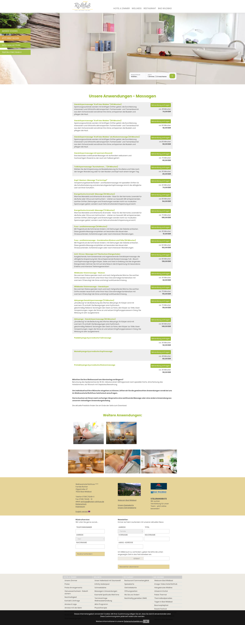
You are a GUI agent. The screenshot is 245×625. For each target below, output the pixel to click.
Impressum (80, 506)
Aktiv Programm (101, 604)
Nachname (81, 542)
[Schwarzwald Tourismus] (159, 490)
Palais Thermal (160, 595)
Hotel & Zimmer (121, 8)
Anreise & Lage (71, 604)
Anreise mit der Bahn (73, 608)
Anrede (79, 535)
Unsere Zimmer (71, 580)
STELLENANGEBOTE (159, 499)
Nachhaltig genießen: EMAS (135, 598)
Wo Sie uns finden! (131, 595)
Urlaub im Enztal (161, 591)
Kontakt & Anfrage (72, 601)
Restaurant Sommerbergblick (136, 580)
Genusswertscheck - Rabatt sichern (76, 592)
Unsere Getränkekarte (127, 508)
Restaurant (150, 8)
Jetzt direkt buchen (10, 38)
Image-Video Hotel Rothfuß (165, 584)
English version (82, 511)
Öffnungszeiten (130, 591)
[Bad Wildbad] (158, 494)
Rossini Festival (160, 609)
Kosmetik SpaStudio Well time (107, 595)
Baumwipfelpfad (161, 605)
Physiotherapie (101, 608)
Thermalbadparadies (163, 598)
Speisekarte (129, 584)
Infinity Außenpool (102, 584)
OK (146, 621)
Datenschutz (81, 504)
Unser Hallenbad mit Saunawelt (108, 580)
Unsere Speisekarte (126, 505)
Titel (147, 527)
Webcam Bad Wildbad (127, 500)
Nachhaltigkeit (71, 597)
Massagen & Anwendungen (106, 591)
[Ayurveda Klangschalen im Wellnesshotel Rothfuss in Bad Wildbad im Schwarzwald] (86, 461)
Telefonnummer (84, 527)
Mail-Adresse (125, 542)
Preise (67, 584)
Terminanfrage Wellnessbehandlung (103, 599)
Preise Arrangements (73, 587)
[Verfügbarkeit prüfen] (172, 76)
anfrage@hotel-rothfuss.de (92, 501)
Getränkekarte (130, 587)
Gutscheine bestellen (11, 45)
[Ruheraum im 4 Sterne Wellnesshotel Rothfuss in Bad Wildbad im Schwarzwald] (159, 461)
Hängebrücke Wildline (163, 587)
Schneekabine (100, 587)
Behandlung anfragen (160, 105)
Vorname (123, 535)
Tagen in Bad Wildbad (163, 602)
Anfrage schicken (10, 31)
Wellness (137, 8)
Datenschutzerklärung (133, 621)
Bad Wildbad (165, 8)
